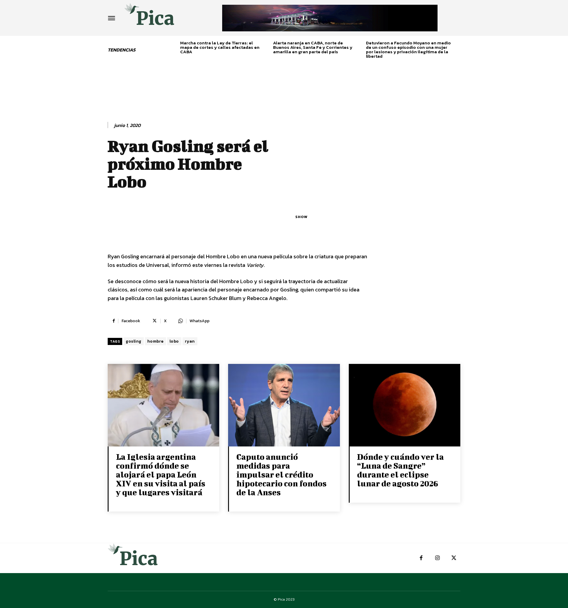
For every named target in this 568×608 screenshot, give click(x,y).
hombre (155, 341)
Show (301, 217)
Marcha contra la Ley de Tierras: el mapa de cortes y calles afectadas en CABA (219, 47)
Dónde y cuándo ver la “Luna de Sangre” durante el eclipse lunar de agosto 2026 (400, 470)
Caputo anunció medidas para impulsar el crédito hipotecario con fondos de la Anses (281, 474)
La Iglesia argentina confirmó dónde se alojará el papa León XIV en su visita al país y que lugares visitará (160, 474)
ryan (190, 341)
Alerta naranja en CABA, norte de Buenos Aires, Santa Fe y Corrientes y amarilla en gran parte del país (312, 47)
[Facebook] (421, 558)
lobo (174, 341)
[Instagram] (437, 558)
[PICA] (149, 16)
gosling (133, 341)
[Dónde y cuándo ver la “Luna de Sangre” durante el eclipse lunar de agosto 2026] (404, 406)
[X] (453, 558)
